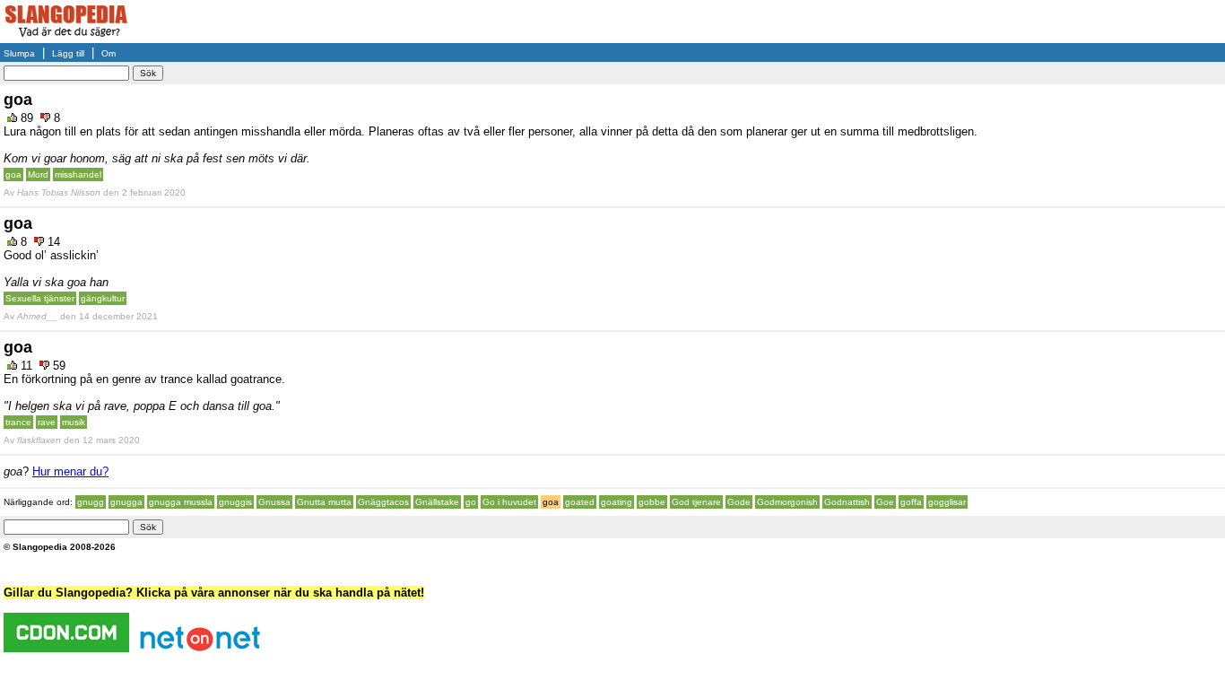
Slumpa (19, 53)
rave (47, 422)
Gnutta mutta (324, 502)
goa (13, 174)
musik (73, 422)
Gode (739, 502)
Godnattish (847, 502)
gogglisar (947, 502)
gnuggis (235, 502)
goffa (911, 502)
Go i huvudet (509, 502)
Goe (885, 502)
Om (108, 53)
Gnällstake (437, 502)
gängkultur (103, 298)
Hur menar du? (70, 471)
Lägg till (68, 53)
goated (580, 502)
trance (18, 422)
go (470, 502)
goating (616, 502)
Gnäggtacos (383, 502)
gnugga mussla (181, 502)
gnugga (126, 502)
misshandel (78, 174)
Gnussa (274, 502)
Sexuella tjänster (39, 298)
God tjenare (696, 502)
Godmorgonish (787, 502)
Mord (38, 174)
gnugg (90, 502)
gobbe (652, 502)
